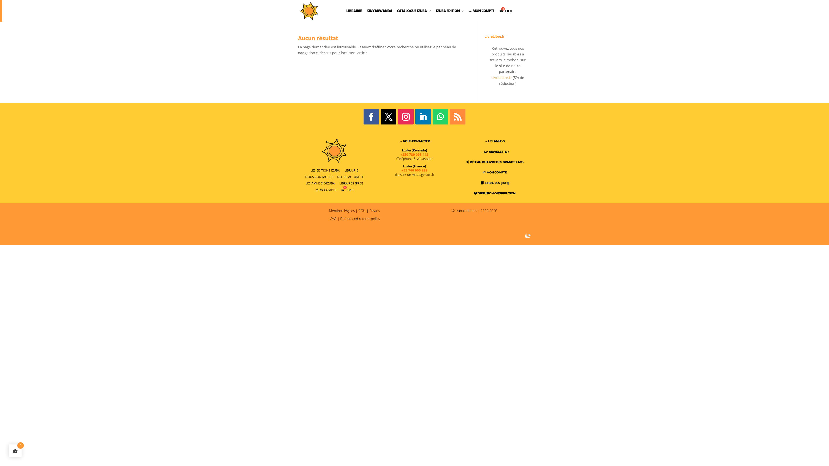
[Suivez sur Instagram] (406, 116)
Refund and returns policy (360, 218)
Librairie (354, 10)
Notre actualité (350, 176)
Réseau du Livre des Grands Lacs (496, 162)
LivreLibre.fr (501, 77)
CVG (333, 218)
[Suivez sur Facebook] (371, 116)
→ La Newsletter (494, 152)
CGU (362, 210)
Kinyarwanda (379, 10)
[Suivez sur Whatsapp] (440, 116)
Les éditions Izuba (325, 170)
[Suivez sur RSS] (457, 116)
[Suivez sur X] (388, 116)
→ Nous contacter (414, 141)
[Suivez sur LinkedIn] (423, 116)
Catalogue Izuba (412, 10)
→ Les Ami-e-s (494, 141)
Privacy (374, 210)
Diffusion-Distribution (496, 193)
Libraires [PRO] (351, 183)
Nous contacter (318, 176)
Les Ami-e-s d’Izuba (320, 183)
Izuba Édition (448, 10)
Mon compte (326, 190)
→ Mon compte (481, 10)
